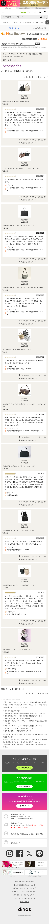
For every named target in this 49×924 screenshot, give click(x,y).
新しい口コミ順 (8, 54)
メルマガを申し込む (24, 767)
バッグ (27, 28)
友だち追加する (24, 786)
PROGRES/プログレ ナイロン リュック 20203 (18, 530)
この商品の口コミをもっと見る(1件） (33, 259)
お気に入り (40, 12)
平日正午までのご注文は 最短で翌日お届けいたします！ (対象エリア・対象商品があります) (22, 816)
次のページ (44, 77)
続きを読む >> (18, 125)
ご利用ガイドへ (16, 843)
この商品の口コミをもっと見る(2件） (33, 140)
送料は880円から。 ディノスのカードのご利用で (27, 825)
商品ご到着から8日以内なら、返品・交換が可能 (27, 834)
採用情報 (16, 895)
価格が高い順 (18, 56)
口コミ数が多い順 (21, 54)
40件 (14, 60)
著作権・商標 (17, 888)
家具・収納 (39, 22)
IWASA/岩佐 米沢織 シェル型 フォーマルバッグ (18, 466)
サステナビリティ (29, 895)
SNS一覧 (17, 898)
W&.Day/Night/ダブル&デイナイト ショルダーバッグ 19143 (23, 288)
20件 (9, 60)
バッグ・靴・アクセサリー (22, 22)
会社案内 (15, 891)
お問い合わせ (24, 902)
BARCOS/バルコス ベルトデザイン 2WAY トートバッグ (21, 168)
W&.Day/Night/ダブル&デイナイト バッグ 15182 (19, 226)
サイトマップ (31, 888)
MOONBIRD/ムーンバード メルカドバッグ (17, 349)
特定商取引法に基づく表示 (24, 881)
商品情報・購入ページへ (29, 143)
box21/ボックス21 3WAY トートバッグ (16, 101)
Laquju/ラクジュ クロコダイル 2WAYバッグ (17, 650)
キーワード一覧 (29, 898)
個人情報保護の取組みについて (24, 885)
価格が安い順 (7, 56)
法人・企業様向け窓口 (29, 891)
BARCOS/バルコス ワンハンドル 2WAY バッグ (18, 585)
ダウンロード (24, 806)
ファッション (5, 22)
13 (36, 77)
